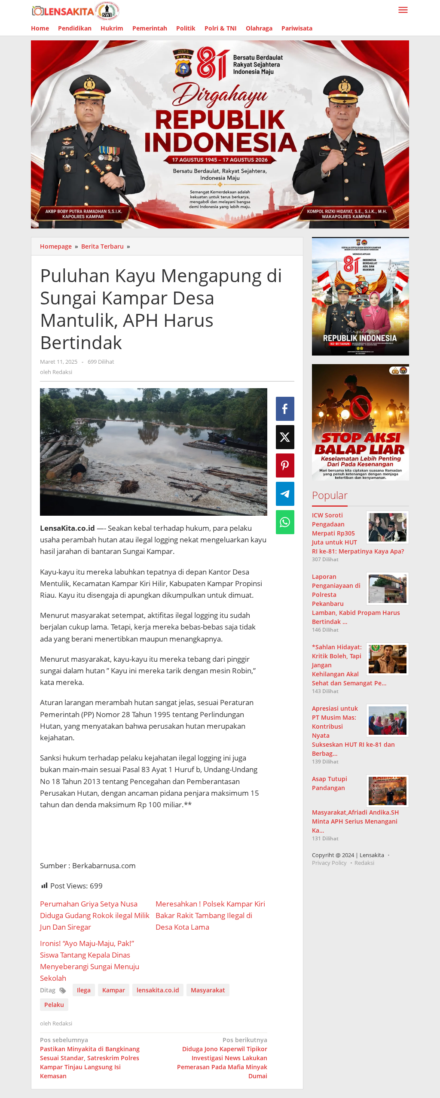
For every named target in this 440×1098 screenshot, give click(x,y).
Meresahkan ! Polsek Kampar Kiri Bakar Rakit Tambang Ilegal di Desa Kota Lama (210, 915)
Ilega (84, 990)
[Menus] (403, 10)
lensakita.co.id (158, 990)
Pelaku (54, 1005)
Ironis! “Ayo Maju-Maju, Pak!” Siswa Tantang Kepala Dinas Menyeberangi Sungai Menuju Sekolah (89, 960)
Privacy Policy (329, 863)
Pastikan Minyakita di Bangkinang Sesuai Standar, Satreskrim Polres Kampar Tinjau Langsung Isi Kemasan (90, 1058)
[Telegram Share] (285, 494)
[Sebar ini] (285, 409)
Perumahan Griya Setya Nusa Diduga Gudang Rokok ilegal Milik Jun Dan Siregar (95, 915)
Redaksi (364, 863)
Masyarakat (208, 990)
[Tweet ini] (285, 437)
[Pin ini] (285, 465)
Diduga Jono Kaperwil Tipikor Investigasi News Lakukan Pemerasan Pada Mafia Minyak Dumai (222, 1058)
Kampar (113, 990)
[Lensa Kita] (75, 10)
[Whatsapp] (285, 522)
